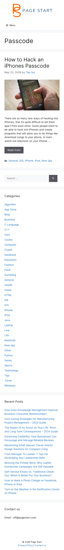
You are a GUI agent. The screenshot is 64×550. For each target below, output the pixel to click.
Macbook (9, 340)
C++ (7, 229)
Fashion (9, 264)
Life (6, 335)
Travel (8, 380)
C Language (11, 224)
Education (10, 259)
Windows (9, 385)
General (13, 160)
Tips (7, 375)
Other (7, 350)
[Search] (53, 178)
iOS (21, 160)
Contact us (40, 545)
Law (7, 330)
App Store (10, 209)
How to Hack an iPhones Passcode (26, 62)
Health (8, 285)
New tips (47, 160)
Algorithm (10, 204)
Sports (8, 365)
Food (7, 269)
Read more (14, 150)
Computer (10, 244)
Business (9, 219)
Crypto (8, 249)
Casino (8, 239)
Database (10, 254)
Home (8, 290)
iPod (37, 160)
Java (7, 320)
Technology (11, 370)
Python (8, 355)
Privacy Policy (25, 545)
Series (8, 360)
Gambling (10, 274)
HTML (8, 295)
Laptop (8, 325)
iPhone (29, 160)
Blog (7, 214)
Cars (7, 234)
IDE (6, 300)
